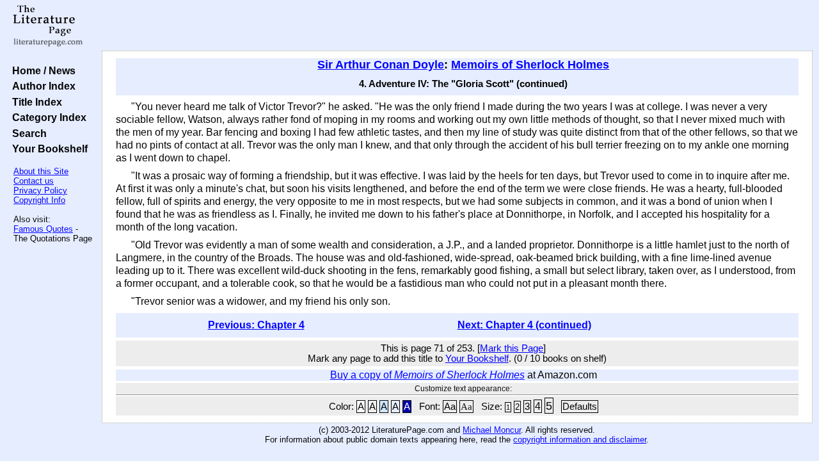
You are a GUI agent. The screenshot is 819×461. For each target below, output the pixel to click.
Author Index (41, 86)
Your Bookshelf (47, 148)
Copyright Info (39, 200)
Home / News (41, 70)
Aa (450, 406)
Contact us (33, 181)
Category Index (46, 117)
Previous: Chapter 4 (256, 324)
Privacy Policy (40, 190)
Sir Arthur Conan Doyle (380, 64)
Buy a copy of (427, 374)
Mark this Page (511, 348)
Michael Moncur (492, 430)
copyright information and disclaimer (579, 439)
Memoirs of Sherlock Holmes (530, 64)
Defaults (579, 406)
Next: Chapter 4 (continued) (524, 324)
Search (27, 133)
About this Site (40, 171)
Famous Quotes (43, 229)
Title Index (34, 102)
